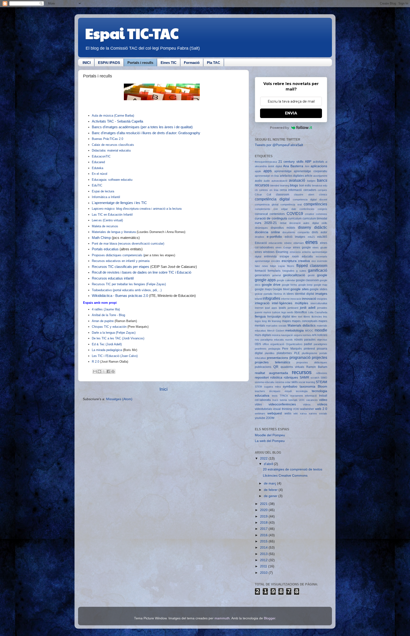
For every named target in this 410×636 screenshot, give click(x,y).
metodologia (294, 330)
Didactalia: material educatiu (111, 150)
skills (294, 382)
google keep (305, 284)
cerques (322, 190)
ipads (282, 307)
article (308, 175)
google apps (265, 280)
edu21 (311, 236)
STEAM (321, 382)
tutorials (293, 400)
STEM (258, 386)
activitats (318, 161)
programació (300, 357)
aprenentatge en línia (267, 175)
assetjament (320, 175)
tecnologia (302, 391)
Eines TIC (169, 63)
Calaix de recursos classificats (113, 145)
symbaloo (290, 386)
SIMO (324, 377)
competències (315, 204)
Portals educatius (106, 249)
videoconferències (282, 404)
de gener (271, 496)
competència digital (272, 199)
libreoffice (300, 312)
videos (307, 404)
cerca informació (291, 190)
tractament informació (303, 395)
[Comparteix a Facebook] (108, 371)
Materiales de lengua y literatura (114, 232)
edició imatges (295, 236)
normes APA (310, 335)
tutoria (283, 400)
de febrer (271, 490)
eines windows (265, 252)
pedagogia (274, 348)
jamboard (293, 307)
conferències (306, 209)
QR (275, 367)
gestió (311, 275)
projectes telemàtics (272, 362)
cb (256, 190)
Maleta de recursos (105, 226)
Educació (261, 243)
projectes (319, 357)
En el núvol (100, 174)
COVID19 (295, 213)
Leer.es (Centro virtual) (107, 220)
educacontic (276, 243)
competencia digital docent (310, 199)
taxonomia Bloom (313, 386)
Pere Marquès (292, 348)
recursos (302, 372)
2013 (264, 554)
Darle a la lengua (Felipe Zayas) (114, 332)
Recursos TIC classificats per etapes (120, 267)
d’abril (269, 464)
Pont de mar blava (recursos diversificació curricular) (128, 243)
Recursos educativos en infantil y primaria (122, 261)
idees (290, 293)
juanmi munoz (263, 312)
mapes (286, 321)
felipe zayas (277, 266)
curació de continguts (271, 218)
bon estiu (305, 185)
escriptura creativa (296, 261)
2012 (264, 560)
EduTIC (97, 185)
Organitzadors (294, 344)
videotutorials (263, 409)
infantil (258, 298)
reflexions (321, 373)
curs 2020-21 (266, 223)
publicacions (263, 367)
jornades (322, 307)
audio (258, 180)
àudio (267, 180)
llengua (260, 316)
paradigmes (320, 344)
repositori (262, 377)
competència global (266, 204)
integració (262, 303)
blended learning (279, 185)
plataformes (284, 353)
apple (258, 171)
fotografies (288, 270)
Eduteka (97, 168)
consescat (261, 214)
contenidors (277, 214)
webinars (260, 413)
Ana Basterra (293, 166)
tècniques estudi (280, 391)
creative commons (316, 214)
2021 (264, 504)
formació (260, 270)
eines (311, 242)
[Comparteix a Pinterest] (113, 371)
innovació (309, 298)
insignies (322, 298)
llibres (306, 316)
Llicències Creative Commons (285, 475)
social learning (306, 382)
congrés (322, 209)
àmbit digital (275, 166)
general (276, 275)
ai (326, 161)
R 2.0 (95, 361)
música (276, 335)
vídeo (258, 404)
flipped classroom (311, 265)
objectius (322, 339)
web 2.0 (321, 409)
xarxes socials (318, 413)
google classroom (307, 280)
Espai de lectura (103, 191)
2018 (264, 522)
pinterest (309, 348)
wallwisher (307, 409)
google (322, 275)
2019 (264, 516)
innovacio (295, 298)
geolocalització (294, 275)
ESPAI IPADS (109, 63)
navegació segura (291, 335)
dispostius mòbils (283, 227)
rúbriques (291, 377)
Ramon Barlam (316, 367)
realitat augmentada (271, 373)
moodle (321, 330)
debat (283, 223)
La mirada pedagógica (107, 350)
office (266, 344)
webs (287, 413)
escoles (275, 261)
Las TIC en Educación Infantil (112, 214)
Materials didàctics (302, 325)
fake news (261, 266)
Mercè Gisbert (275, 330)
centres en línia (268, 190)
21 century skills (290, 161)
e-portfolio (274, 236)
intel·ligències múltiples (290, 303)
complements (262, 209)
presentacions (277, 358)
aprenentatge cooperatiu (310, 171)
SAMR (304, 377)
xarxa (303, 413)
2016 (264, 535)
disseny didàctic (312, 227)
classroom (282, 194)
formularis (274, 270)
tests (275, 395)
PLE (297, 353)
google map (320, 284)
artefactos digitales (292, 175)
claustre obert (304, 194)
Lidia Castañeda (317, 312)
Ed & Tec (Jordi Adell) (107, 344)
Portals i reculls (140, 63)
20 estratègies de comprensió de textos (292, 469)
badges (311, 180)
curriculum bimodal (315, 218)
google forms (289, 284)
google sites (299, 289)
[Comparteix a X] (104, 371)
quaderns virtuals (292, 367)
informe (285, 298)
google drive (271, 284)
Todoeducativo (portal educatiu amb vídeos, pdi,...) (127, 290)
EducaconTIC (102, 156)
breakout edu (319, 185)
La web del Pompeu (270, 441)
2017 (264, 529)
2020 (264, 510)
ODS (258, 344)
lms (325, 316)
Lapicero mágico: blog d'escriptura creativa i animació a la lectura (137, 208)
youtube (260, 418)
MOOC (309, 330)
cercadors (309, 190)
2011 (264, 566)
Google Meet (281, 289)
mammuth (222, 618)
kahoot (276, 312)
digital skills (319, 223)
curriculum (295, 218)
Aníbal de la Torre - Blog (108, 315)
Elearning (282, 252)
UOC (302, 400)
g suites (301, 270)
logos (258, 321)
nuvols (289, 339)
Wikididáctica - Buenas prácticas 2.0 (120, 296)
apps (267, 171)
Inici (163, 389)
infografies (271, 298)
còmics (323, 194)
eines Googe (283, 247)
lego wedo (287, 312)
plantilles (270, 353)
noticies (322, 335)
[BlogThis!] (99, 371)
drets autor (319, 232)
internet (259, 307)
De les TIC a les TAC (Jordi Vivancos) (118, 338)
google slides (318, 289)
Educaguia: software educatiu (112, 179)
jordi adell (307, 307)
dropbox (259, 236)
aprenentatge (283, 171)
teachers (260, 391)
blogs (294, 185)
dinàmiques (261, 227)
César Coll (263, 194)
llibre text (296, 316)
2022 (264, 458)
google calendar (286, 280)
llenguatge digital (278, 316)
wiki (296, 413)
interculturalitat (319, 303)
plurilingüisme (309, 353)
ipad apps (271, 307)
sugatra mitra (272, 386)
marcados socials (276, 325)
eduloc (288, 243)
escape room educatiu (296, 256)
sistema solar (283, 382)
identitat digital (304, 293)
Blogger (269, 618)
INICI (87, 63)
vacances (312, 400)
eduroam (299, 243)
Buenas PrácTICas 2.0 (107, 139)
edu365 (322, 236)
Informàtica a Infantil (106, 197)
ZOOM (270, 418)
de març (270, 483)
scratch (315, 377)
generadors (262, 275)
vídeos (322, 404)
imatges (321, 293)
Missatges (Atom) (119, 399)
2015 (264, 541)
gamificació (317, 270)
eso (314, 261)
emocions (295, 252)
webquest (274, 413)
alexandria (261, 166)
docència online (267, 232)
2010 (264, 572)
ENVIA (291, 113)
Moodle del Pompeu (270, 435)
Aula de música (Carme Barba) (113, 115)
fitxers (290, 266)
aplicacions (319, 166)
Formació (192, 63)
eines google (302, 247)
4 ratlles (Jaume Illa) (106, 309)
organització (277, 344)
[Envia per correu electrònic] (95, 371)
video (323, 400)
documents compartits (296, 232)
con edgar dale (285, 209)
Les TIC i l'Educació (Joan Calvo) (115, 356)
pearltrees (260, 348)
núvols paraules (305, 339)
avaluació (297, 180)
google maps (263, 289)
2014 (264, 547)
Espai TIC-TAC (131, 33)
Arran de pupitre (103, 321)
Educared (99, 162)
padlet (308, 344)
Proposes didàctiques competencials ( (118, 255)
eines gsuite (319, 247)
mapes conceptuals (304, 321)
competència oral (291, 204)
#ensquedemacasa (266, 161)
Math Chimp (101, 238)
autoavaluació (279, 180)
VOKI (296, 409)
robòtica (276, 377)
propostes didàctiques (311, 362)
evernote (322, 261)
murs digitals (263, 335)
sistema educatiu (264, 382)
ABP (308, 161)
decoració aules (299, 223)
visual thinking (282, 409)
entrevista (270, 256)
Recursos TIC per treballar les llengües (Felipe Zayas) (129, 284)
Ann (307, 166)
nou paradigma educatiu (269, 339)
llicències (317, 316)
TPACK (284, 395)
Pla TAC (213, 63)
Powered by (279, 127)
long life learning (271, 321)
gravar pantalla (263, 293)
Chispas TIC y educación (109, 326)
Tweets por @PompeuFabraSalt (279, 145)
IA (284, 293)
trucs (275, 400)
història (278, 293)
